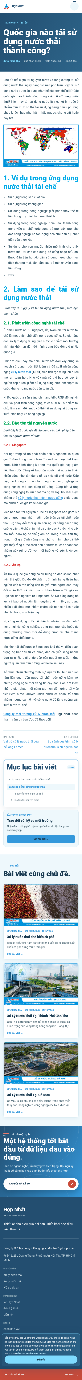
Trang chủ (9, 23)
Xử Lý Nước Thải (11, 61)
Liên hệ (8, 1314)
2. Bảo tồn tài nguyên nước (25, 800)
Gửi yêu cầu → (41, 839)
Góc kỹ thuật (11, 1308)
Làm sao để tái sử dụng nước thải (27, 786)
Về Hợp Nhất (11, 1302)
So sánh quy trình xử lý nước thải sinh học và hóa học (61, 747)
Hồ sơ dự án (11, 1287)
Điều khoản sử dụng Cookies (31, 1353)
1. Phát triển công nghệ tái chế (27, 793)
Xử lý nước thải (13, 1275)
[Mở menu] (74, 6)
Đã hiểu (41, 1359)
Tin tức (23, 23)
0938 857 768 (11, 1329)
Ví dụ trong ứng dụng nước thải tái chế (29, 779)
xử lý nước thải (21, 372)
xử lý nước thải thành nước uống (40, 498)
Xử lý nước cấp (12, 1281)
